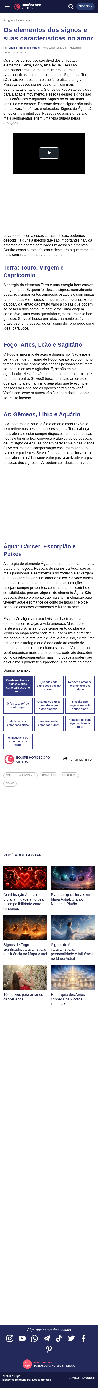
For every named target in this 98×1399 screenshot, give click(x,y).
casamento (49, 775)
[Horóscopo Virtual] (28, 6)
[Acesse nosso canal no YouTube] (22, 1339)
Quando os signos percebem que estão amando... (49, 705)
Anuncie (89, 1378)
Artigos (8, 20)
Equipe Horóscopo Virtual (24, 47)
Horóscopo (24, 20)
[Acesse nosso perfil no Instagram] (10, 1339)
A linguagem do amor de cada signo (18, 741)
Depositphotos (41, 1379)
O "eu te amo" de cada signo (18, 705)
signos (10, 783)
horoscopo (69, 775)
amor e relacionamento (20, 775)
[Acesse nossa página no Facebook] (84, 1339)
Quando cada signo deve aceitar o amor (49, 686)
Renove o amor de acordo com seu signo (80, 686)
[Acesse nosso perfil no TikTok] (59, 1339)
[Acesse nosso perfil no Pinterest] (49, 1349)
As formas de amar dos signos (49, 723)
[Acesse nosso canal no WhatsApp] (34, 1339)
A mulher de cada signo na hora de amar (80, 723)
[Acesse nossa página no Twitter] (71, 1339)
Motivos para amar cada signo (18, 723)
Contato (75, 1378)
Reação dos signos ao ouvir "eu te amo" (80, 705)
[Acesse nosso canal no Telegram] (47, 1339)
